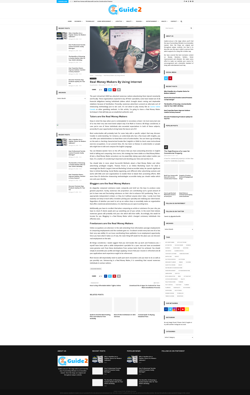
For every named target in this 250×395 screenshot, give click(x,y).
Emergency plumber (170, 262)
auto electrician (181, 242)
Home (70, 21)
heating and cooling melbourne (173, 267)
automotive (168, 245)
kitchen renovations (184, 270)
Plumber (186, 284)
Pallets (183, 279)
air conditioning (169, 242)
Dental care (168, 256)
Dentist (177, 256)
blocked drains (179, 245)
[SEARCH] (191, 28)
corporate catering (170, 253)
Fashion (139, 21)
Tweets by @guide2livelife (172, 216)
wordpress (180, 296)
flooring (188, 262)
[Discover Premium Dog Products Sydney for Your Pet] (62, 82)
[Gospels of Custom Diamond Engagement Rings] (186, 169)
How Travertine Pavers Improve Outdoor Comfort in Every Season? (77, 69)
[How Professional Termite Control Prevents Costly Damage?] (62, 47)
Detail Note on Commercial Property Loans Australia (185, 194)
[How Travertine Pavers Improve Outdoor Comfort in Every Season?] (62, 70)
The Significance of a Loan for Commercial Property (177, 152)
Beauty (129, 21)
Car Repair (185, 248)
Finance (181, 262)
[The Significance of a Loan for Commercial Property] (178, 139)
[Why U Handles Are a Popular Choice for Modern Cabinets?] (62, 35)
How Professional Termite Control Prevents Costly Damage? (77, 46)
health (180, 265)
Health (163, 21)
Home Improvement (104, 21)
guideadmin (95, 85)
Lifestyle (119, 21)
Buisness (188, 245)
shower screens (169, 293)
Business (78, 21)
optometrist (187, 276)
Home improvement (170, 270)
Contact (174, 21)
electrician (182, 259)
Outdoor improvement (171, 279)
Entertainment (151, 21)
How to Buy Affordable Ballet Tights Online (105, 285)
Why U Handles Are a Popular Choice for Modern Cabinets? (77, 34)
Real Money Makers (96, 268)
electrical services (170, 259)
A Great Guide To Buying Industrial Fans (146, 316)
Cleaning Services (179, 250)
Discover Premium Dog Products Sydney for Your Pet (77, 81)
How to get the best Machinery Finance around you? (170, 194)
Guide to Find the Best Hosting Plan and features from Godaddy (100, 316)
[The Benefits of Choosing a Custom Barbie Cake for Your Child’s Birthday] (62, 59)
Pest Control (169, 284)
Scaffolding (168, 290)
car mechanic (176, 248)
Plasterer (178, 284)
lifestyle (177, 273)
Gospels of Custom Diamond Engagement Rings (88, 1)
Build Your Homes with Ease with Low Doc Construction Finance (171, 177)
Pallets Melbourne (170, 282)
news (179, 276)
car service (168, 250)
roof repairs (186, 287)
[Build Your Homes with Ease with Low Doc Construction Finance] (171, 169)
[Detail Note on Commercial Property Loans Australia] (186, 186)
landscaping (168, 273)
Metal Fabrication (170, 276)
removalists (177, 287)
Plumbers (168, 287)
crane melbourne (184, 253)
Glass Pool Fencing (170, 265)
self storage (178, 290)
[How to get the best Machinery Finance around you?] (171, 186)
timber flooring (169, 296)
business (167, 248)
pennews (181, 282)
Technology (90, 21)
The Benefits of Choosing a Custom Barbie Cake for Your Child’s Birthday (77, 58)
